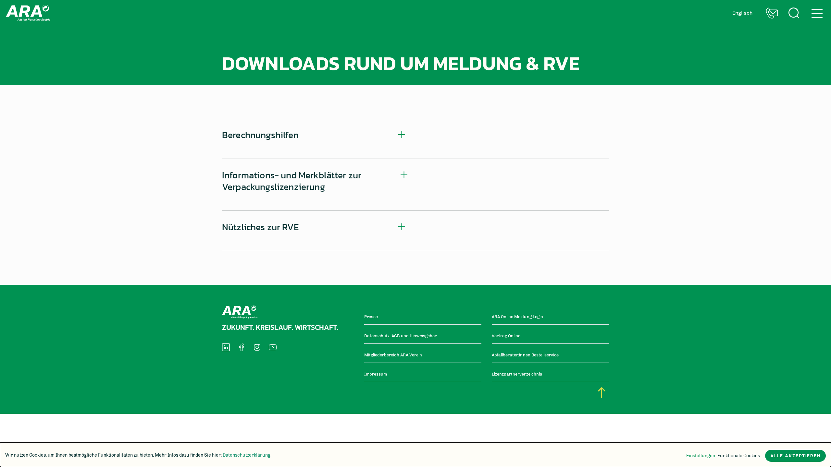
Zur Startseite (28, 13)
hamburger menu (815, 10)
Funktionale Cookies (738, 456)
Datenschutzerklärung (246, 455)
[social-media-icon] (226, 347)
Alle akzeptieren (795, 455)
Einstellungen (700, 456)
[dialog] (415, 454)
